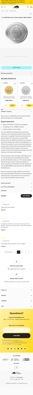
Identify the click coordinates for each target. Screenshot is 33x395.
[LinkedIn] (18, 348)
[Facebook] (8, 348)
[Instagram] (14, 348)
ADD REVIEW (26, 196)
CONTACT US (12, 3)
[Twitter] (11, 348)
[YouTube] (21, 348)
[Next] (30, 32)
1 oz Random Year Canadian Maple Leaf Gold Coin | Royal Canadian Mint (9, 97)
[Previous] (2, 32)
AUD (22, 379)
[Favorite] (30, 13)
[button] (16, 73)
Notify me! (16, 67)
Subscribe (16, 335)
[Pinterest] (25, 348)
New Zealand (20, 377)
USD (19, 379)
